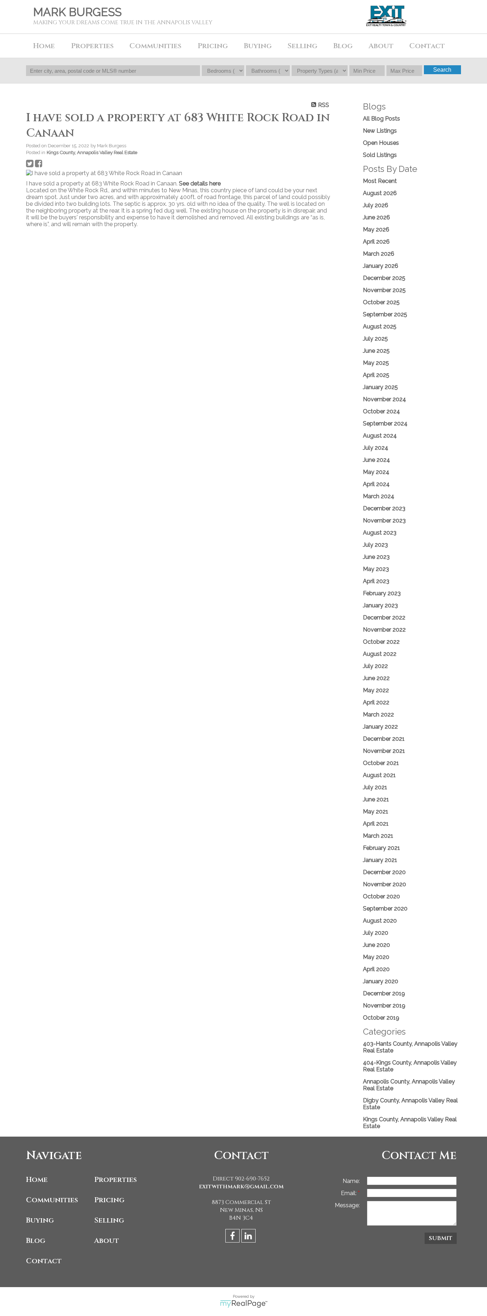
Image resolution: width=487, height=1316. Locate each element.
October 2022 (381, 641)
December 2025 (384, 278)
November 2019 (384, 1005)
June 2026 (376, 217)
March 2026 (378, 253)
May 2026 (376, 229)
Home (44, 46)
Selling (109, 1220)
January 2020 (380, 981)
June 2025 (376, 350)
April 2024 (376, 484)
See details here (200, 183)
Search (442, 70)
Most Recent (380, 181)
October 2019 (381, 1017)
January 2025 (380, 387)
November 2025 (384, 290)
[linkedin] (249, 1237)
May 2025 (376, 362)
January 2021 (380, 860)
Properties (115, 1179)
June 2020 (376, 945)
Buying (40, 1220)
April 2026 (376, 241)
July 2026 (375, 205)
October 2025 (381, 302)
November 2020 (384, 884)
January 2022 (380, 726)
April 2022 (376, 702)
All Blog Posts (381, 118)
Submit (440, 1238)
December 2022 (384, 617)
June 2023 (376, 557)
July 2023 (375, 544)
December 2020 (384, 872)
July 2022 (375, 666)
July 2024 (375, 447)
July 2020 (375, 932)
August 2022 (379, 654)
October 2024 (381, 411)
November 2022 (384, 629)
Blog (343, 46)
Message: (347, 1205)
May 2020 (376, 957)
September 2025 (385, 314)
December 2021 (384, 738)
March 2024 (378, 496)
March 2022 (378, 714)
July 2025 (375, 338)
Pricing (109, 1200)
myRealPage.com (244, 1304)
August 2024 (380, 435)
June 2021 (376, 799)
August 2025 (379, 326)
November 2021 (384, 751)
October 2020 (381, 896)
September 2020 (385, 908)
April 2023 (376, 581)
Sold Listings (380, 155)
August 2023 (379, 532)
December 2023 (384, 508)
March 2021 (378, 835)
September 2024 (385, 423)
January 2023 (380, 605)
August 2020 (380, 920)
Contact (427, 46)
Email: (349, 1193)
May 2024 (376, 472)
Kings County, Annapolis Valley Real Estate (92, 152)
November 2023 (384, 520)
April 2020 (376, 969)
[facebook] (233, 1237)
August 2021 (379, 775)
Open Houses (381, 142)
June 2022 (376, 678)
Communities (52, 1200)
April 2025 (376, 375)
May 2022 (376, 690)
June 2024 (376, 459)
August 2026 (380, 193)
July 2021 (375, 787)
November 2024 (384, 399)
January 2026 (380, 265)
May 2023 (376, 569)
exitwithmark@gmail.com (241, 1186)
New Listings (380, 130)
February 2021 (381, 848)
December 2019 (384, 993)
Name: (351, 1181)
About (106, 1240)
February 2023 (382, 593)
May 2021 (375, 811)
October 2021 (381, 763)
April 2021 (376, 823)
